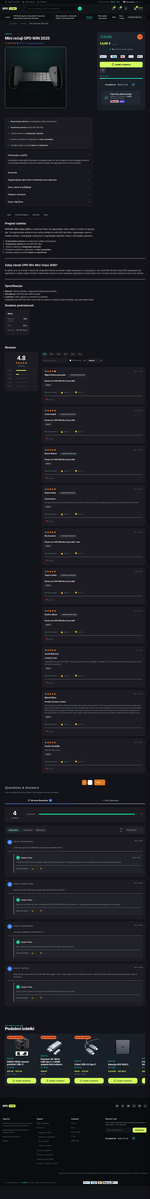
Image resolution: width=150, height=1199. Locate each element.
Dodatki (23, 23)
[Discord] (117, 1106)
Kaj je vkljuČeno (15, 202)
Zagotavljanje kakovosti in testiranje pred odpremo (32, 180)
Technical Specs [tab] (21, 215)
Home (73, 1123)
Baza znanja (75, 1132)
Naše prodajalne (43, 1123)
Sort (84, 360)
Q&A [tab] (46, 215)
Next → (100, 782)
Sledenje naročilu (44, 1132)
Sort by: (121, 830)
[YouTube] (128, 1106)
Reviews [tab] (36, 215)
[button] (138, 8)
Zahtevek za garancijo (46, 1137)
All (45, 354)
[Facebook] (139, 1106)
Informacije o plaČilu (17, 155)
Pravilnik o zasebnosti (45, 1155)
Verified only (76, 360)
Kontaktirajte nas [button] (135, 17)
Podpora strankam (17, 194)
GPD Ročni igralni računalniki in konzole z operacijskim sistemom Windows (17, 1124)
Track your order (44, 1145)
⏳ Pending (40, 830)
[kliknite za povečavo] (35, 77)
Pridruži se (139, 1130)
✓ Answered (27, 830)
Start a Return (43, 1141)
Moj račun (40, 1128)
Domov (14, 23)
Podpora (43, 2)
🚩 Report (49, 399)
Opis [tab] (9, 215)
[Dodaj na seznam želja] (103, 70)
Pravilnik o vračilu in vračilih (47, 1163)
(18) (20, 43)
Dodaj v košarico (123, 64)
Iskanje (80, 9)
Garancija (12, 172)
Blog (72, 1128)
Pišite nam (75, 1141)
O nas (73, 1136)
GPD (25, 319)
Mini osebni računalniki (11, 1137)
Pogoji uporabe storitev (45, 1159)
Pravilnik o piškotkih (44, 1150)
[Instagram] (134, 1106)
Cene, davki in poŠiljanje (19, 187)
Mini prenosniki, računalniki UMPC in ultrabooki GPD (16, 1131)
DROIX (113, 2)
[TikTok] (122, 1106)
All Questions (13, 830)
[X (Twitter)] (145, 1106)
